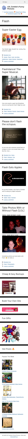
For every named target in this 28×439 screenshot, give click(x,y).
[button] (25, 2)
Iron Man (17, 57)
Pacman (13, 197)
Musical (9, 111)
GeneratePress (14, 436)
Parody (14, 111)
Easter (5, 57)
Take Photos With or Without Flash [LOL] (13, 209)
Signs (12, 155)
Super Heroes (12, 59)
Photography (10, 264)
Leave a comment (9, 61)
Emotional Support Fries (14, 13)
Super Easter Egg (11, 29)
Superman (19, 59)
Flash (9, 57)
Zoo (14, 157)
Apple (5, 197)
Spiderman (5, 59)
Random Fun (7, 55)
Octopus (9, 157)
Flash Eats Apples (12, 167)
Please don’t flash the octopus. (12, 123)
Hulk (13, 57)
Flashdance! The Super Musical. (11, 70)
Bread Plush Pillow (21, 12)
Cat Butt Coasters (9, 12)
